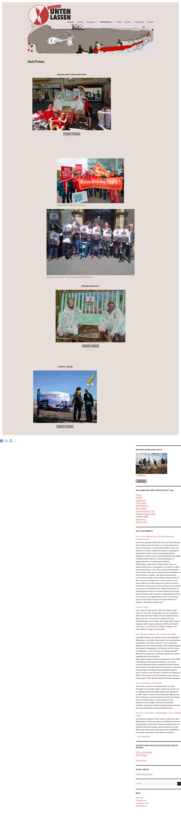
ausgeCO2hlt (141, 500)
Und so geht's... (141, 760)
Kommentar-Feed (142, 803)
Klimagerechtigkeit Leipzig (145, 514)
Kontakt (127, 22)
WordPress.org (141, 806)
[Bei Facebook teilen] (1, 440)
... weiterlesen (141, 475)
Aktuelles (80, 22)
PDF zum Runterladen (144, 752)
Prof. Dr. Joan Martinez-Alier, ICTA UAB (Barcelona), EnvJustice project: (155, 537)
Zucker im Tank (141, 522)
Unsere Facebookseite (144, 774)
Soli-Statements (144, 531)
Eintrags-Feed (141, 800)
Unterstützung (105, 22)
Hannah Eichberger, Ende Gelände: (149, 683)
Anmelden (139, 798)
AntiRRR (139, 497)
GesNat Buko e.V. (142, 506)
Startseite (70, 22)
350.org (138, 495)
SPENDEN (141, 481)
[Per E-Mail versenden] (10, 440)
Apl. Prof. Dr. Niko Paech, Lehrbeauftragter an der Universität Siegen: (158, 714)
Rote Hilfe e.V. (141, 519)
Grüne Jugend (141, 508)
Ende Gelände (141, 503)
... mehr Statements (143, 736)
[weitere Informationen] (15, 441)
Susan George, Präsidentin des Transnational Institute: (156, 634)
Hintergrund (90, 22)
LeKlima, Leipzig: (142, 607)
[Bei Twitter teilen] (6, 440)
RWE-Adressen (141, 755)
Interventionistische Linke (145, 511)
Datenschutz (139, 22)
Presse (119, 22)
